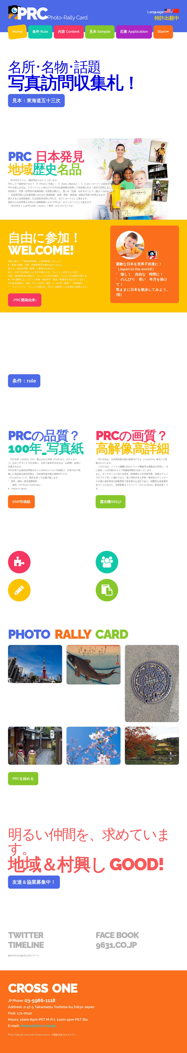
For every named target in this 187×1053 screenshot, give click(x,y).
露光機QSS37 (110, 502)
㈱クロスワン (62, 206)
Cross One (42, 988)
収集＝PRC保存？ (137, 580)
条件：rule (24, 381)
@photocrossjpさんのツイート (23, 955)
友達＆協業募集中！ (34, 882)
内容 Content (68, 31)
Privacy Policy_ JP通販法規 (48, 1034)
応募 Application (134, 31)
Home (17, 31)
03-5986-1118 (39, 1000)
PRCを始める (23, 778)
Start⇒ (163, 31)
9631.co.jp (116, 945)
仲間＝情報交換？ (137, 552)
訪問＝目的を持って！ (53, 552)
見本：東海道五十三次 (36, 100)
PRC (32, 14)
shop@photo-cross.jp (38, 1026)
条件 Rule (40, 31)
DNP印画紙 (21, 502)
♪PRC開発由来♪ (24, 300)
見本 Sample (99, 31)
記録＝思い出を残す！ (53, 580)
